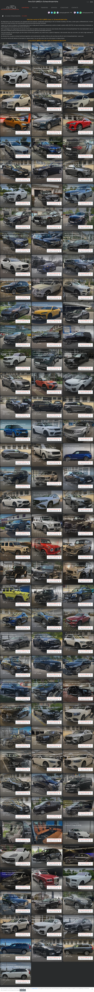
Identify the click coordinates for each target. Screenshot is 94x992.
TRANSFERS (44, 7)
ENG (91, 2)
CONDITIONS (64, 7)
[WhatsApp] (54, 12)
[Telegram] (52, 12)
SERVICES (54, 7)
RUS (88, 2)
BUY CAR (35, 7)
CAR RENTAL (25, 7)
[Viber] (49, 12)
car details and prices (22, 62)
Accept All (22, 990)
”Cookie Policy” (34, 988)
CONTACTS (74, 7)
